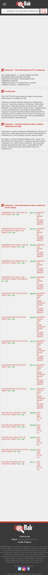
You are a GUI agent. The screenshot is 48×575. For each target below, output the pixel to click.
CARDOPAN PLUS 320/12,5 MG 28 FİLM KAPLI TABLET (14, 246)
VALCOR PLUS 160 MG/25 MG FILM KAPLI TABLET (13, 426)
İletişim (14, 539)
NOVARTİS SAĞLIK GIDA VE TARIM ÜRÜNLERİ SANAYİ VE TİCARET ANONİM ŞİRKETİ (41, 303)
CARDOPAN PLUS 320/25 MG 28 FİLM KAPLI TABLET (13, 262)
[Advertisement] (24, 41)
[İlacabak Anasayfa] (24, 4)
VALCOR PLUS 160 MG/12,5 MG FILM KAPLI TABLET (13, 414)
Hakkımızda (25, 536)
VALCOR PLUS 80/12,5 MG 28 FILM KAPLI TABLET (12, 463)
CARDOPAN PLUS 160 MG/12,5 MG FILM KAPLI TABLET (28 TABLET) (13, 231)
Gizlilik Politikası (24, 542)
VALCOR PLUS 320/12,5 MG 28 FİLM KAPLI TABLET (13, 438)
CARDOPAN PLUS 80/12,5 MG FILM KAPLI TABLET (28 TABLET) (14, 278)
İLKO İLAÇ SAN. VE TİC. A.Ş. (40, 416)
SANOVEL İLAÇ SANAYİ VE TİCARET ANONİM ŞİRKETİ (41, 218)
